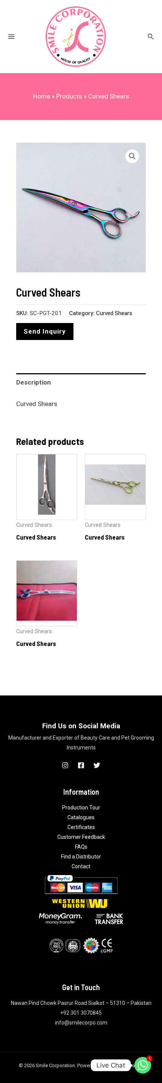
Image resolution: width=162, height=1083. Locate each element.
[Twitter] (96, 765)
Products (69, 96)
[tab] (81, 382)
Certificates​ (81, 827)
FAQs (81, 847)
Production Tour (81, 808)
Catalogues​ (81, 817)
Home (41, 96)
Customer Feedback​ (81, 837)
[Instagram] (65, 765)
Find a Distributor (81, 857)
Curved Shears (114, 313)
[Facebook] (81, 765)
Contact (81, 866)
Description (33, 382)
